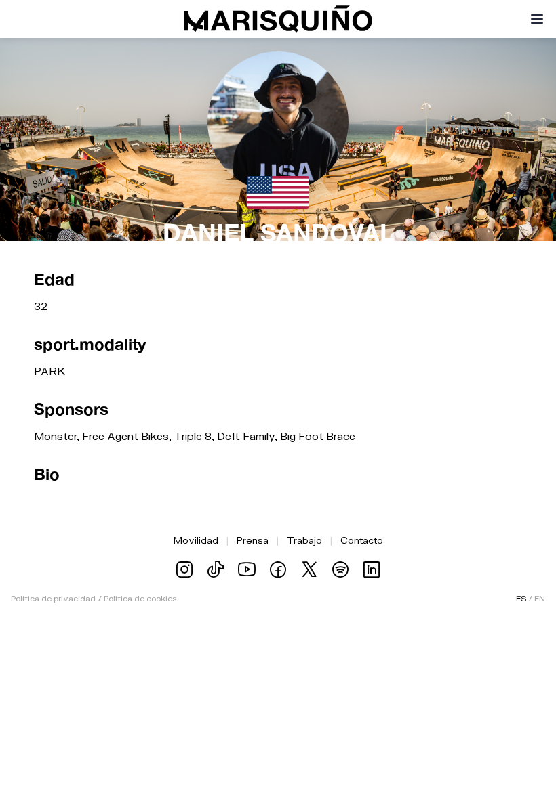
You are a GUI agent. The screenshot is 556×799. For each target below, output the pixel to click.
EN (539, 598)
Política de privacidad (53, 598)
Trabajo (304, 540)
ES (521, 598)
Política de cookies (140, 598)
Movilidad (196, 540)
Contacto (361, 540)
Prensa (253, 540)
